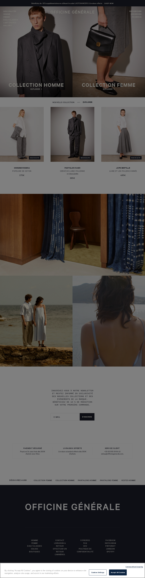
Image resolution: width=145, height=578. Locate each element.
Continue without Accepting (134, 567)
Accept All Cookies (118, 572)
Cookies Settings (97, 572)
